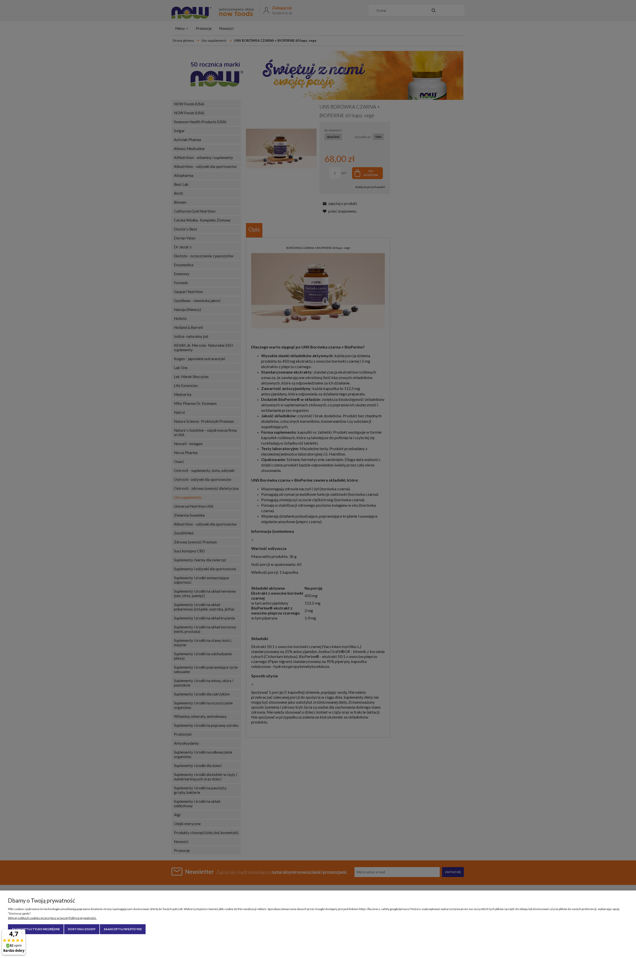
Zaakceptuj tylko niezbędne (36, 929)
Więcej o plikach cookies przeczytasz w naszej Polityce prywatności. (52, 918)
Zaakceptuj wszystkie (123, 929)
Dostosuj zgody (82, 929)
